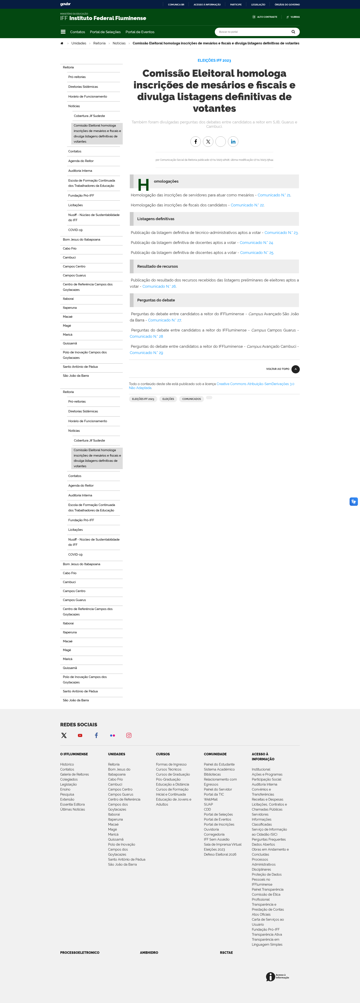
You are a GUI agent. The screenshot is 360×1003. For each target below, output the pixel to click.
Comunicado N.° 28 (146, 336)
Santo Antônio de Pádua (126, 859)
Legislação (258, 4)
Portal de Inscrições (219, 824)
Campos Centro (120, 789)
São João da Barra (122, 864)
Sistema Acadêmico (219, 769)
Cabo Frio (115, 779)
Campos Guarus (120, 794)
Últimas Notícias (72, 809)
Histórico (67, 764)
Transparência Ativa (267, 934)
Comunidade (215, 754)
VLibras (295, 17)
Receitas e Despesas (267, 799)
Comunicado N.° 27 (164, 320)
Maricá (113, 834)
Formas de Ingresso (171, 764)
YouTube (80, 735)
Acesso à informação (207, 4)
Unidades (78, 43)
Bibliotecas (212, 774)
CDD (207, 809)
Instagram (128, 735)
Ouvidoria (211, 829)
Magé (112, 829)
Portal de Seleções (105, 32)
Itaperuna (115, 819)
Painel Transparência (268, 889)
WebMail (211, 799)
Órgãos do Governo (287, 4)
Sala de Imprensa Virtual (222, 844)
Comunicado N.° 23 (281, 232)
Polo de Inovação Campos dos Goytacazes (121, 849)
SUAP (208, 804)
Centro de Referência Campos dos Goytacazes (124, 804)
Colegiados (69, 779)
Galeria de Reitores (74, 774)
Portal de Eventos (140, 32)
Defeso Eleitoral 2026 (220, 854)
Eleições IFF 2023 (143, 399)
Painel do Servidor (218, 789)
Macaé (113, 824)
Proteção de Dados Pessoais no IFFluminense (267, 879)
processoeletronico (79, 953)
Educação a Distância (172, 784)
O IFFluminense (74, 754)
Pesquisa (67, 794)
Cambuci (115, 784)
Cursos (163, 754)
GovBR (65, 4)
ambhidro (149, 953)
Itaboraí (114, 814)
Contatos (77, 32)
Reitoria (99, 43)
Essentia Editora (72, 804)
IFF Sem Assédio (217, 839)
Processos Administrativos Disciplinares (264, 864)
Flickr (112, 735)
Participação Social (266, 779)
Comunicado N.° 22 (247, 205)
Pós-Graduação (168, 779)
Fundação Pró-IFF (266, 929)
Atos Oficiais (261, 914)
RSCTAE (226, 953)
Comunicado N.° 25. (257, 252)
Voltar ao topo (277, 368)
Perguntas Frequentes (269, 839)
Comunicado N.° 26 (159, 286)
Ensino (65, 789)
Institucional (261, 769)
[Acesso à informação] (278, 977)
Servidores (260, 814)
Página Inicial (62, 43)
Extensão (67, 799)
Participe (236, 4)
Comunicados (191, 399)
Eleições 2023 (214, 849)
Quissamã (116, 839)
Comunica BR (176, 4)
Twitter (63, 735)
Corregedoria (214, 834)
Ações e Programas (267, 774)
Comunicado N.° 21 (274, 195)
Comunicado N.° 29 (146, 352)
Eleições (168, 399)
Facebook (96, 735)
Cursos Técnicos (168, 769)
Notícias (119, 43)
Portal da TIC (214, 794)
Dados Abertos (263, 844)
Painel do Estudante (219, 764)
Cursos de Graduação (173, 774)
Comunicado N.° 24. (257, 242)
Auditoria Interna (264, 784)
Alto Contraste (267, 17)
